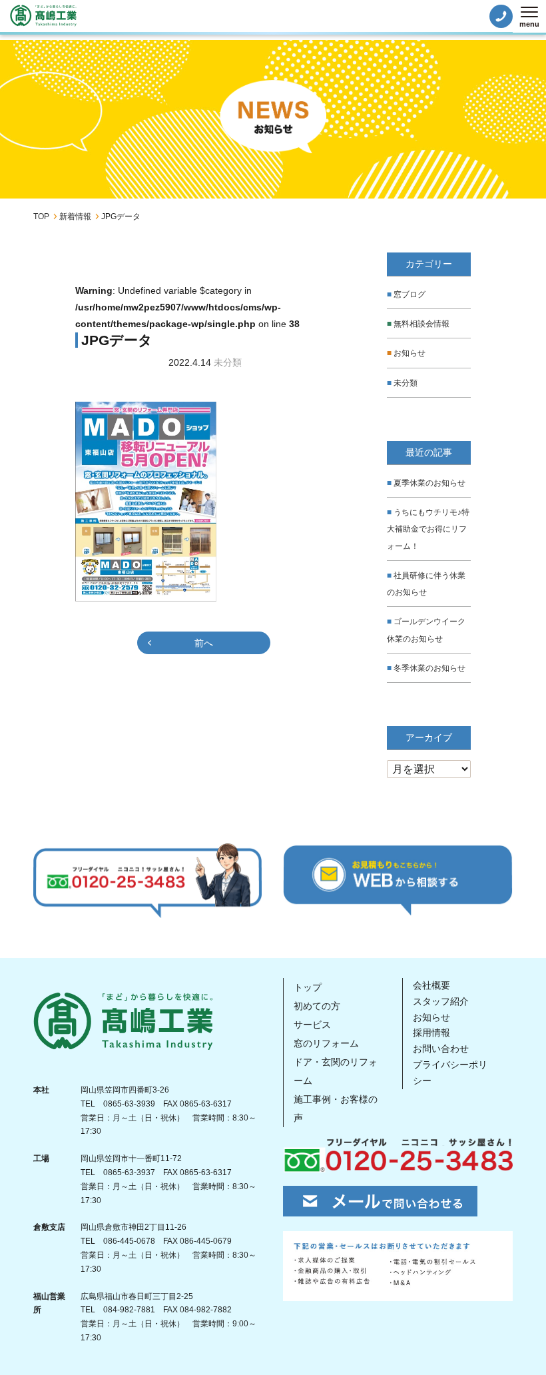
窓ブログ (409, 294)
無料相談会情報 (421, 323)
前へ (203, 643)
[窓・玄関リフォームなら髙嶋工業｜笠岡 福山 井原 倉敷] (43, 15)
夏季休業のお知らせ (429, 483)
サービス (312, 1024)
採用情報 (431, 1032)
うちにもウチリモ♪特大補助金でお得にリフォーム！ (428, 529)
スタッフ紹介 (441, 1001)
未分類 (405, 383)
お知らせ (409, 353)
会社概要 (431, 985)
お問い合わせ (441, 1048)
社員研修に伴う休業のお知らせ (426, 584)
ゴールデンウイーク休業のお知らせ (426, 630)
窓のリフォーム (326, 1043)
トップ (308, 987)
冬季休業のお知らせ (429, 668)
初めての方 (317, 1006)
